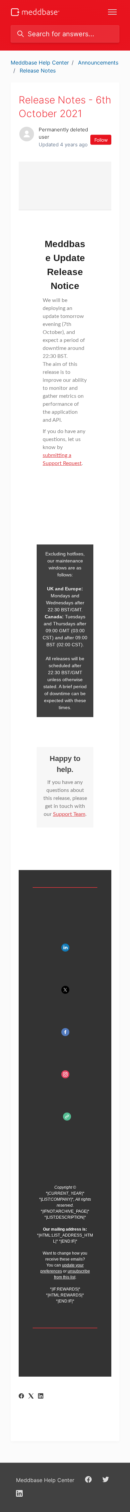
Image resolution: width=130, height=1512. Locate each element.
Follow (101, 140)
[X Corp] (31, 1396)
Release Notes (38, 70)
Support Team (69, 814)
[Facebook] (21, 1396)
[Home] (35, 12)
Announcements (98, 62)
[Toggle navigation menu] (112, 12)
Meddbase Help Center (40, 62)
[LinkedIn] (40, 1396)
